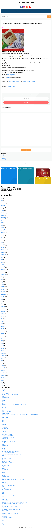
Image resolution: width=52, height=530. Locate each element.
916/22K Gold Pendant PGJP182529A (10, 395)
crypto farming (5, 413)
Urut (3, 515)
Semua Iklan (4, 160)
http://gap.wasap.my (11, 74)
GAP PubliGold (5, 432)
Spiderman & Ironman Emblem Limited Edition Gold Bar (14, 502)
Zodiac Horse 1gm (6, 525)
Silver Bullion (5, 499)
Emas (3, 422)
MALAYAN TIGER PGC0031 (7, 458)
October (3, 207)
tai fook (3, 508)
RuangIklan (4, 491)
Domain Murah (5, 417)
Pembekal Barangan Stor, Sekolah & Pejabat (25, 169)
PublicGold (4, 482)
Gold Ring (4, 443)
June (2, 200)
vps (2, 523)
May (2, 202)
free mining (4, 427)
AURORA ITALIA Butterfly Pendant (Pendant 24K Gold (14, 405)
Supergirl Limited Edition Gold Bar (10, 506)
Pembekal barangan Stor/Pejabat (8, 169)
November (3, 206)
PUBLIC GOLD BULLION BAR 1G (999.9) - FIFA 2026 (13, 480)
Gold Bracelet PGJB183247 (8, 436)
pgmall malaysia (5, 477)
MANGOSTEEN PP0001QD (7, 463)
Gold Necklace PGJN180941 (8, 440)
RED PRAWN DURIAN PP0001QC (9, 485)
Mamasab (4, 460)
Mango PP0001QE (6, 461)
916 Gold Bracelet (6, 393)
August (2, 197)
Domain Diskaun (5, 416)
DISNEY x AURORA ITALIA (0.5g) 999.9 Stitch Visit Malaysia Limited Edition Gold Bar (20, 415)
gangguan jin (5, 429)
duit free (4, 419)
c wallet (3, 409)
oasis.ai (3, 468)
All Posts (4, 159)
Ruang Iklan (4, 488)
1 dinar (3, 389)
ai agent (3, 396)
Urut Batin (4, 519)
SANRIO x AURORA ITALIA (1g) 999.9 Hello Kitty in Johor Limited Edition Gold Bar (20, 495)
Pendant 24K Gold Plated (7, 471)
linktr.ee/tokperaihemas (15, 78)
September (3, 217)
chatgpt (3, 410)
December (3, 204)
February (3, 229)
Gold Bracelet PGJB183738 (8, 437)
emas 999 (4, 425)
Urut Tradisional (5, 522)
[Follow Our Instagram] (24, 6)
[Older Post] (28, 150)
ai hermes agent (5, 398)
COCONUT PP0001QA (6, 412)
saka (3, 494)
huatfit (3, 449)
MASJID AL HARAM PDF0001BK (9, 464)
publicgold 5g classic (7, 484)
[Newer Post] (23, 150)
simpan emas (5, 501)
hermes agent (5, 446)
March (2, 211)
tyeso (3, 512)
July (2, 199)
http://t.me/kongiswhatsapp (28, 81)
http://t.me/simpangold (11, 76)
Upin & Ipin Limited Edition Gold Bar (10, 514)
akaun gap (4, 402)
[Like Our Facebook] (21, 6)
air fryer (3, 399)
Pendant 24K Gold (6, 470)
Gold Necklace (5, 439)
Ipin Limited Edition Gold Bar (8, 453)
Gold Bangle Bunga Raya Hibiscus (9, 433)
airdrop (3, 401)
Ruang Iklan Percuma (7, 490)
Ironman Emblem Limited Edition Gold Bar (42, 179)
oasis (3, 467)
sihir (3, 498)
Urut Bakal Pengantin (7, 518)
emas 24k (4, 423)
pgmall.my (4, 478)
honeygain (4, 447)
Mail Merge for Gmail (10, 86)
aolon (3, 403)
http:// (8, 78)
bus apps (4, 408)
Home (3, 11)
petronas (4, 473)
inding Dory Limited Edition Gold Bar (10, 451)
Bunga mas (4, 406)
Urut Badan (4, 516)
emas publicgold (5, 426)
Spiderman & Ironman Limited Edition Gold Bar (12, 504)
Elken (3, 420)
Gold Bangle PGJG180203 (7, 434)
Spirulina (4, 505)
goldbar (3, 444)
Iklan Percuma (5, 450)
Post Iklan (4, 157)
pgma (3, 474)
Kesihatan (4, 456)
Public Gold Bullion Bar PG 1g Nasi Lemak (11, 481)
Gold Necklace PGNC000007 (8, 442)
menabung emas (5, 466)
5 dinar (3, 392)
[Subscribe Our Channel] (30, 6)
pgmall (3, 475)
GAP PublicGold (5, 430)
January (2, 231)
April (2, 209)
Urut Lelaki (4, 521)
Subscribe (26, 102)
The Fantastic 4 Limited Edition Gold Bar (11, 509)
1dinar (3, 391)
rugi (3, 492)
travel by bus (5, 511)
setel (3, 497)
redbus (3, 487)
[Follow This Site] (27, 6)
